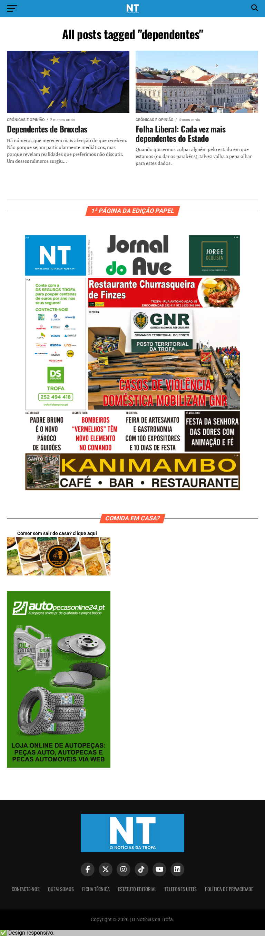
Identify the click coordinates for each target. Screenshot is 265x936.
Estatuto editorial (137, 889)
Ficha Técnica (96, 889)
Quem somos (61, 889)
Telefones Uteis (181, 889)
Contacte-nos (26, 889)
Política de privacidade (229, 889)
